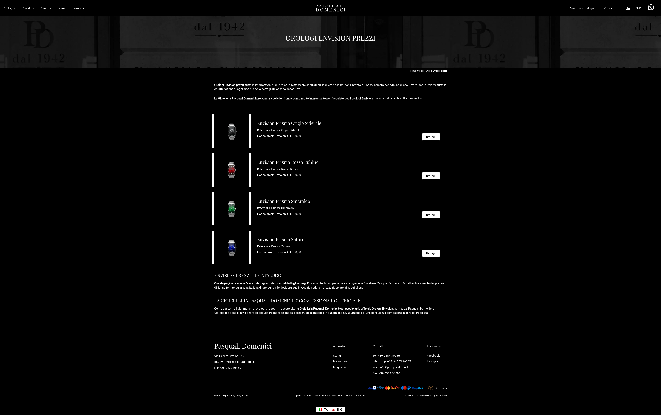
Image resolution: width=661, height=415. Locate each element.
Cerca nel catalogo (582, 8)
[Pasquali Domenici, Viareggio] (330, 7)
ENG (638, 8)
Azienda (79, 8)
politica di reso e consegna (308, 395)
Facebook (433, 355)
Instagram (433, 361)
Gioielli (28, 8)
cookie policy (220, 395)
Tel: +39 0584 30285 (386, 355)
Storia (337, 355)
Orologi (9, 8)
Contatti (609, 8)
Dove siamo (340, 361)
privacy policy (235, 395)
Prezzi (45, 8)
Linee (62, 8)
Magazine (339, 367)
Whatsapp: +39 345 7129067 (392, 361)
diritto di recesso (331, 395)
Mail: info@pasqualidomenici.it (393, 367)
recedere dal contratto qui (353, 395)
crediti (247, 395)
